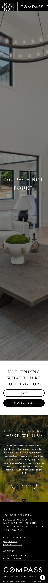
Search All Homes (24, 403)
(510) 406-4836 (10, 541)
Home (24, 393)
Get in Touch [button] (24, 485)
